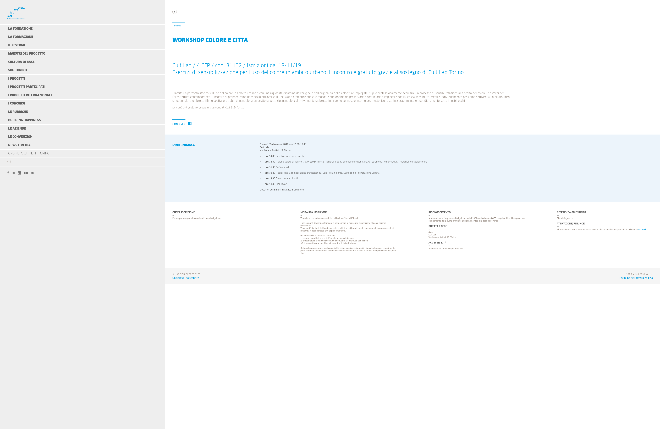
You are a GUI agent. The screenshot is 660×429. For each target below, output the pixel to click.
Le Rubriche (18, 112)
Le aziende (17, 128)
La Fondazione (20, 28)
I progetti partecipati (26, 87)
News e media (19, 145)
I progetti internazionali (30, 95)
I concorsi (16, 103)
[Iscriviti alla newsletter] (33, 173)
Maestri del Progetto (26, 53)
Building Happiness (24, 120)
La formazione (20, 37)
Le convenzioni (21, 136)
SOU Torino (17, 70)
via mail (642, 229)
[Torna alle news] (174, 12)
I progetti (16, 78)
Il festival (17, 45)
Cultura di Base (21, 62)
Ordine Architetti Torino (29, 153)
